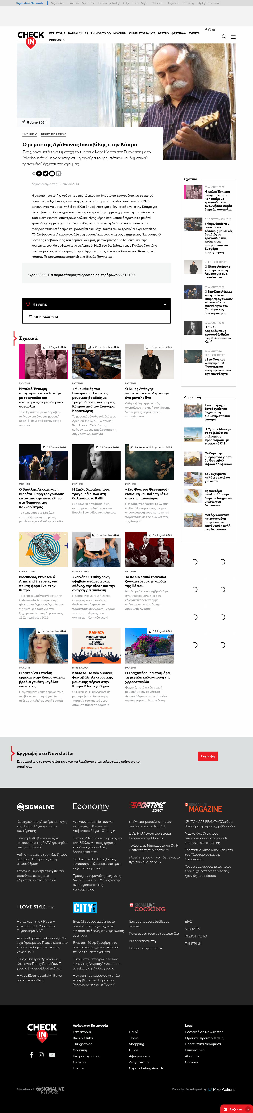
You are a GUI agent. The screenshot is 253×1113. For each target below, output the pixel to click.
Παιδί (133, 1032)
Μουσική (24, 383)
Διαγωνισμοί (139, 1062)
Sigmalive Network (29, 3)
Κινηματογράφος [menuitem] (142, 33)
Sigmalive (57, 3)
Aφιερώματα (139, 1056)
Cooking (188, 3)
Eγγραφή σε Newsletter (204, 1032)
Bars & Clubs (27, 571)
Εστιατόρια (82, 1032)
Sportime (88, 3)
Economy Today (109, 3)
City (126, 3)
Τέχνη (133, 1038)
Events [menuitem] (194, 33)
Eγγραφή (208, 756)
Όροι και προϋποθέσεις (204, 1038)
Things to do (82, 1044)
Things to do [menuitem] (101, 33)
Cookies (191, 1062)
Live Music (29, 134)
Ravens (39, 304)
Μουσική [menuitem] (119, 33)
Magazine (173, 3)
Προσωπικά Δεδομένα (203, 1044)
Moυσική (80, 1050)
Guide (133, 1050)
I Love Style (140, 3)
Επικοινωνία (195, 1050)
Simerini (73, 3)
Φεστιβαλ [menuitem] (179, 33)
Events (78, 1068)
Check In (157, 3)
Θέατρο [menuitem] (163, 33)
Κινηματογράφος (86, 1056)
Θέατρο (79, 1062)
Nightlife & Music (53, 134)
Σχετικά (28, 338)
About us (192, 1056)
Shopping (136, 1044)
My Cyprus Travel (209, 3)
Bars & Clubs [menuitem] (78, 33)
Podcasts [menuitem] (56, 40)
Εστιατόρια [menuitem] (57, 33)
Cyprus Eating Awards (146, 1068)
